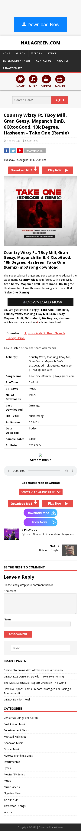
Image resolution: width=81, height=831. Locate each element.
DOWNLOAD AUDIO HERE (38, 492)
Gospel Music (12, 749)
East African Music (15, 724)
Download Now (42, 24)
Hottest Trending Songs (18, 755)
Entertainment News (16, 60)
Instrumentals (12, 762)
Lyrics (52, 53)
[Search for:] (41, 648)
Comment (10, 591)
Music (19, 53)
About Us (63, 60)
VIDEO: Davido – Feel (17, 699)
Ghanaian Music (13, 743)
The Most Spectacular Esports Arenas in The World (35, 682)
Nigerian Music (13, 793)
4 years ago (13, 140)
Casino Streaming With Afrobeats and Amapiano (33, 670)
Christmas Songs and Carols (21, 717)
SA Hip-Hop (11, 799)
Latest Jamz (31, 140)
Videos (35, 53)
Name (7, 619)
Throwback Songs (15, 806)
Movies (60, 86)
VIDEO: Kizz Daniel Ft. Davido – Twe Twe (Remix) (34, 676)
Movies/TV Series (14, 774)
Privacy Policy (12, 68)
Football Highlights (15, 736)
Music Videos (12, 787)
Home (6, 53)
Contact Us (43, 60)
